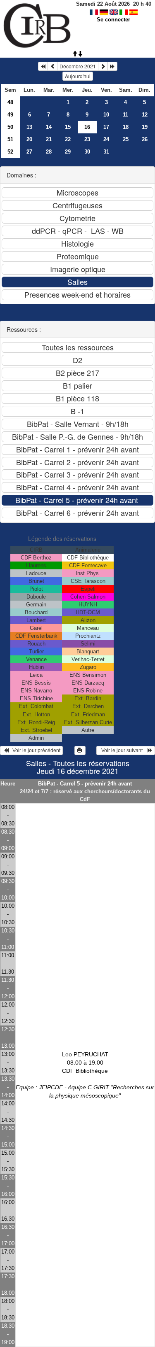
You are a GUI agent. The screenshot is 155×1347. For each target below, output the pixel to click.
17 (106, 127)
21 (49, 139)
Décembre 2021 (78, 66)
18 (126, 127)
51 (10, 139)
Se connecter (113, 19)
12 (145, 115)
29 (68, 152)
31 (106, 152)
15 (68, 127)
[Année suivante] (112, 66)
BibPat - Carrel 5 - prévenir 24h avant (85, 784)
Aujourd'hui (78, 75)
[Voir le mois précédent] (52, 66)
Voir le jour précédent (34, 750)
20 (29, 139)
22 (68, 139)
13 (29, 127)
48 (10, 102)
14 (49, 127)
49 (10, 115)
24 (106, 139)
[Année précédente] (43, 66)
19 (145, 127)
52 (10, 152)
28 (49, 152)
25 (126, 139)
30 (87, 152)
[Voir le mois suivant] (103, 66)
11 (125, 115)
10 (106, 115)
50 (10, 127)
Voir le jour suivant (123, 750)
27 (29, 152)
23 (87, 139)
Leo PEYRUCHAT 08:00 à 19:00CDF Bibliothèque (85, 1075)
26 (145, 139)
